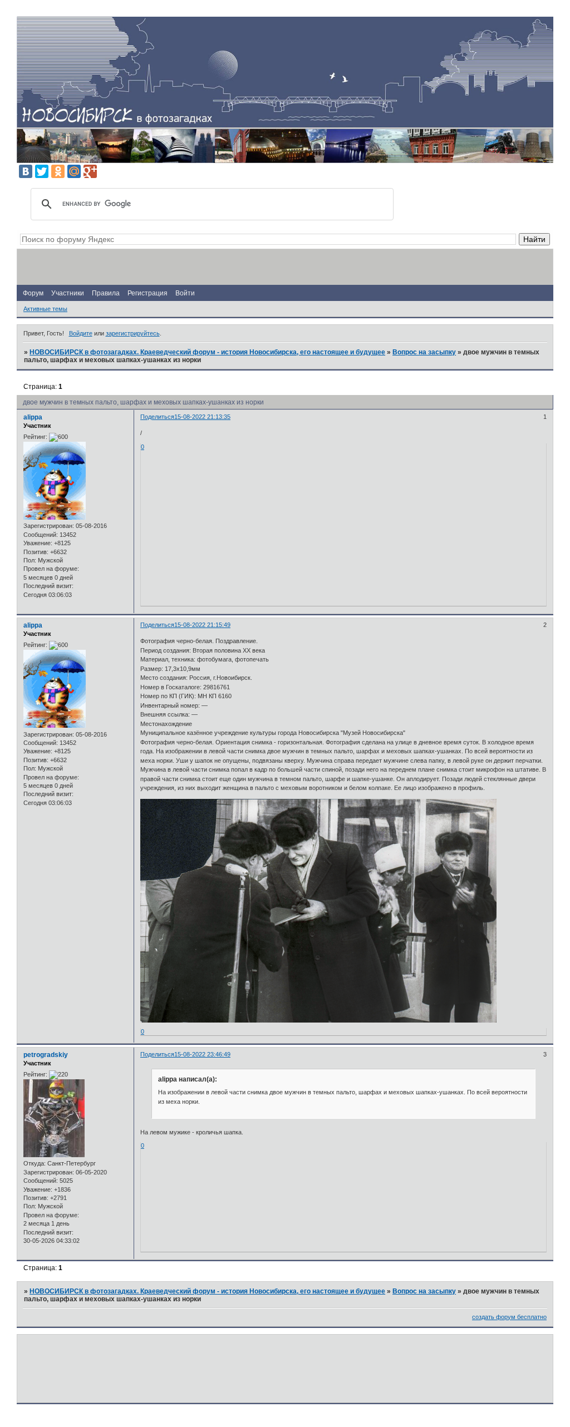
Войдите (80, 333)
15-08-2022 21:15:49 (202, 624)
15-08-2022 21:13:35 (202, 416)
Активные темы (45, 308)
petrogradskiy (45, 1055)
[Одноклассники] (58, 171)
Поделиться (157, 416)
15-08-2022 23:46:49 (202, 1054)
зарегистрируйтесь (133, 333)
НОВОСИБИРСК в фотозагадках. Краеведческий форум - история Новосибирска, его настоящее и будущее (207, 352)
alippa (32, 417)
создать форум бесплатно (509, 1317)
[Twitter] (41, 171)
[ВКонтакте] (25, 171)
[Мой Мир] (74, 171)
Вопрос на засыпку (424, 352)
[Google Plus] (90, 171)
